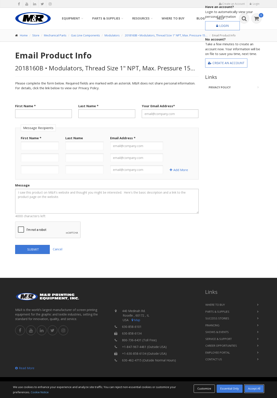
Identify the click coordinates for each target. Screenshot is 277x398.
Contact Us (213, 359)
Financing (212, 325)
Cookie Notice (40, 392)
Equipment (71, 18)
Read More (26, 368)
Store (35, 35)
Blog (200, 18)
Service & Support (218, 339)
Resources (141, 18)
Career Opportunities (221, 346)
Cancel (57, 249)
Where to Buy (173, 18)
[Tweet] (42, 4)
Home (24, 35)
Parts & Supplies (106, 18)
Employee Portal (217, 352)
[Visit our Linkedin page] (34, 4)
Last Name (88, 106)
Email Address (122, 138)
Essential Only (229, 388)
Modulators (112, 35)
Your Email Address (158, 106)
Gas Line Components (85, 35)
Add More (180, 170)
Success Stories (217, 318)
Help (220, 18)
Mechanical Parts (55, 35)
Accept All (254, 388)
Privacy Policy (220, 87)
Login (224, 26)
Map (137, 320)
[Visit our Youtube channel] (26, 4)
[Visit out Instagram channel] (50, 4)
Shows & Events (217, 332)
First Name (25, 106)
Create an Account (229, 63)
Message (22, 185)
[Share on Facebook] (19, 4)
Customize (204, 388)
